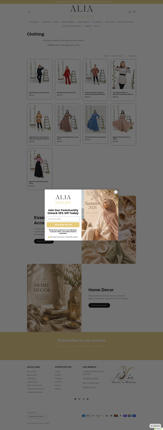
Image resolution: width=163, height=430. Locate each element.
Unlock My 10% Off (63, 224)
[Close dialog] (116, 192)
